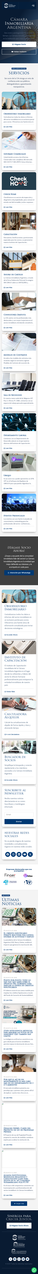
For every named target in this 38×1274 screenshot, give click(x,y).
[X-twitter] (30, 854)
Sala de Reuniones (13, 395)
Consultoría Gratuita (15, 315)
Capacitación (10, 234)
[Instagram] (13, 854)
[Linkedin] (19, 854)
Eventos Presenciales (14, 516)
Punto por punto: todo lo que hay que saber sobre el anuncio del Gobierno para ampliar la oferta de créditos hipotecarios (18, 983)
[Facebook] (7, 854)
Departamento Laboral (15, 435)
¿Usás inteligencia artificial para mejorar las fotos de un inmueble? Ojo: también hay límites (18, 1033)
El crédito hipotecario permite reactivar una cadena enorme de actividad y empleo (19, 935)
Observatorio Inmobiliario (17, 114)
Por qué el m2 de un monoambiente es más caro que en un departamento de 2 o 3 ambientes (18, 1082)
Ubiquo (7, 476)
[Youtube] (24, 854)
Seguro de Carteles (13, 275)
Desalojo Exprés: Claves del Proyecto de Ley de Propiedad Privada (19, 1130)
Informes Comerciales (15, 154)
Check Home (10, 194)
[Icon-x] (10, 1259)
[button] (19, 1203)
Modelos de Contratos (15, 355)
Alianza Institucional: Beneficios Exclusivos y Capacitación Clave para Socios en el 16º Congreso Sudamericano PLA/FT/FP (17, 1178)
